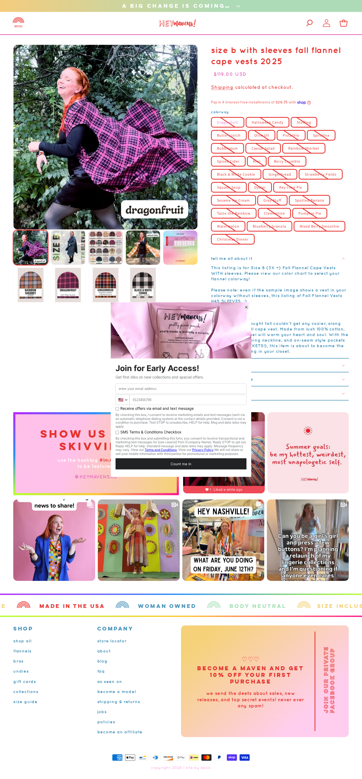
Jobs (102, 711)
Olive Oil (261, 135)
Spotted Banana (309, 200)
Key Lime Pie (290, 187)
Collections (25, 691)
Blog (102, 661)
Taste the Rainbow (233, 213)
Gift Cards (24, 681)
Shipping (222, 87)
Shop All (22, 640)
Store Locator (112, 640)
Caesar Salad (263, 148)
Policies (106, 721)
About (104, 651)
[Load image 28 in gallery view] (68, 285)
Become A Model (116, 691)
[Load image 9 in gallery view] (30, 285)
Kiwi (257, 161)
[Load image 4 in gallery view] (143, 247)
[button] (18, 23)
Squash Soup (229, 187)
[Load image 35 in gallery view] (105, 285)
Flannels (22, 651)
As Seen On (109, 681)
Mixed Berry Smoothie (319, 226)
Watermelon (228, 226)
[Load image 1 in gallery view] (30, 247)
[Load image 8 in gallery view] (180, 247)
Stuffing (304, 122)
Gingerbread (280, 174)
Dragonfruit (227, 122)
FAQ (101, 671)
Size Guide (25, 701)
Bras (18, 661)
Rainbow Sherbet (303, 148)
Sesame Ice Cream (233, 200)
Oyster (260, 187)
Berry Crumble (287, 161)
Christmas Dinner (233, 239)
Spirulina (321, 135)
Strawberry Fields (321, 174)
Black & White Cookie (236, 174)
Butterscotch (229, 135)
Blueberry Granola (269, 226)
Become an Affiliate (120, 731)
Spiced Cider (228, 161)
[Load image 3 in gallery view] (105, 247)
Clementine (274, 213)
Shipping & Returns (118, 701)
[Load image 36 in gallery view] (143, 285)
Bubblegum (227, 148)
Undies (21, 671)
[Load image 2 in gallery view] (68, 247)
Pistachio (291, 135)
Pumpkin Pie (309, 213)
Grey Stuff (272, 200)
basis (206, 767)
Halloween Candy (267, 122)
